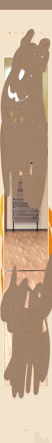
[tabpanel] (26, 222)
